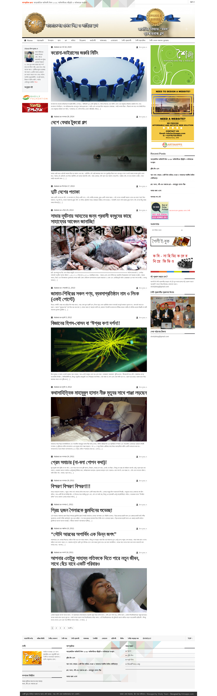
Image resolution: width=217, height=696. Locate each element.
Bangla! (147, 638)
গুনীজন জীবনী (40, 638)
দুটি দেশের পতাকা (65, 192)
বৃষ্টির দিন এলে (155, 168)
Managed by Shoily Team (157, 694)
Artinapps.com (187, 694)
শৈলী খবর (64, 638)
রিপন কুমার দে (143, 47)
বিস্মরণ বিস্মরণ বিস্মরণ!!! (70, 486)
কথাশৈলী (93, 40)
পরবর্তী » (70, 628)
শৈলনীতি (95, 638)
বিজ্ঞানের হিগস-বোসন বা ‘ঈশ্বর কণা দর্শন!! (85, 323)
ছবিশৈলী (113, 638)
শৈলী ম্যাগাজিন (140, 40)
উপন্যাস (50, 40)
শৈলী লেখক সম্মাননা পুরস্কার (159, 40)
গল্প (66, 40)
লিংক (36, 82)
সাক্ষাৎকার (103, 40)
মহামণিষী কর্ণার (28, 638)
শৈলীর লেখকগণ (53, 638)
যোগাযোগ (104, 638)
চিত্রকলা (83, 40)
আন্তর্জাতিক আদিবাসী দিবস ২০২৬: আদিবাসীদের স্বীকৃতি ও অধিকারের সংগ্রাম (60, 2)
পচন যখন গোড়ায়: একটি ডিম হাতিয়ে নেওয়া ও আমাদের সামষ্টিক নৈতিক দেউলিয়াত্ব (92, 663)
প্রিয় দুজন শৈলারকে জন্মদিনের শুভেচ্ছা (81, 510)
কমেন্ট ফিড (130, 660)
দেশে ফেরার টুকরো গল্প (69, 122)
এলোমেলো (114, 40)
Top (190, 638)
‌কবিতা (73, 40)
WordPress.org (133, 664)
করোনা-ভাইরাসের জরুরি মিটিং (74, 53)
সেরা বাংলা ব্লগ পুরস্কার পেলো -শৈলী (179, 211)
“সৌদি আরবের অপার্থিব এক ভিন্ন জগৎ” (83, 534)
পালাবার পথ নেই (156, 196)
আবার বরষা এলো (156, 190)
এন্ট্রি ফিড (130, 655)
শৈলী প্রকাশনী (126, 40)
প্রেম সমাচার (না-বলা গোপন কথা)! (79, 462)
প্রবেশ (191, 2)
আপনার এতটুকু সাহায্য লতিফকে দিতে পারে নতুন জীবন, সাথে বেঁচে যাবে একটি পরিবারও (95, 561)
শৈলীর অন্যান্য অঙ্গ (133, 638)
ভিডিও (122, 638)
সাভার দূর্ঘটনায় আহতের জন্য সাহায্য (32, 681)
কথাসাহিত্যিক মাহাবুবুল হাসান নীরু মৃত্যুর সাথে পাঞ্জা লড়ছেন (99, 393)
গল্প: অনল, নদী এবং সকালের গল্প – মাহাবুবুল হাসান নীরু (168, 184)
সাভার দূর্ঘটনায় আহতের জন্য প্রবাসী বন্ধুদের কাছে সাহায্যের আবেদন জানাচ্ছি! (91, 219)
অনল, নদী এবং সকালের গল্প (29, 684)
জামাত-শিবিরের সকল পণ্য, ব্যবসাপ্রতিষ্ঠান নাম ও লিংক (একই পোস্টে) (95, 296)
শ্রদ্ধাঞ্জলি (40, 40)
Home (30, 40)
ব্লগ (59, 40)
